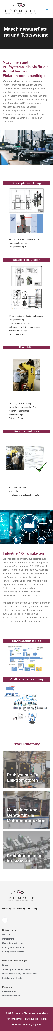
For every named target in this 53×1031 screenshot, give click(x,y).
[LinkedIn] (5, 920)
